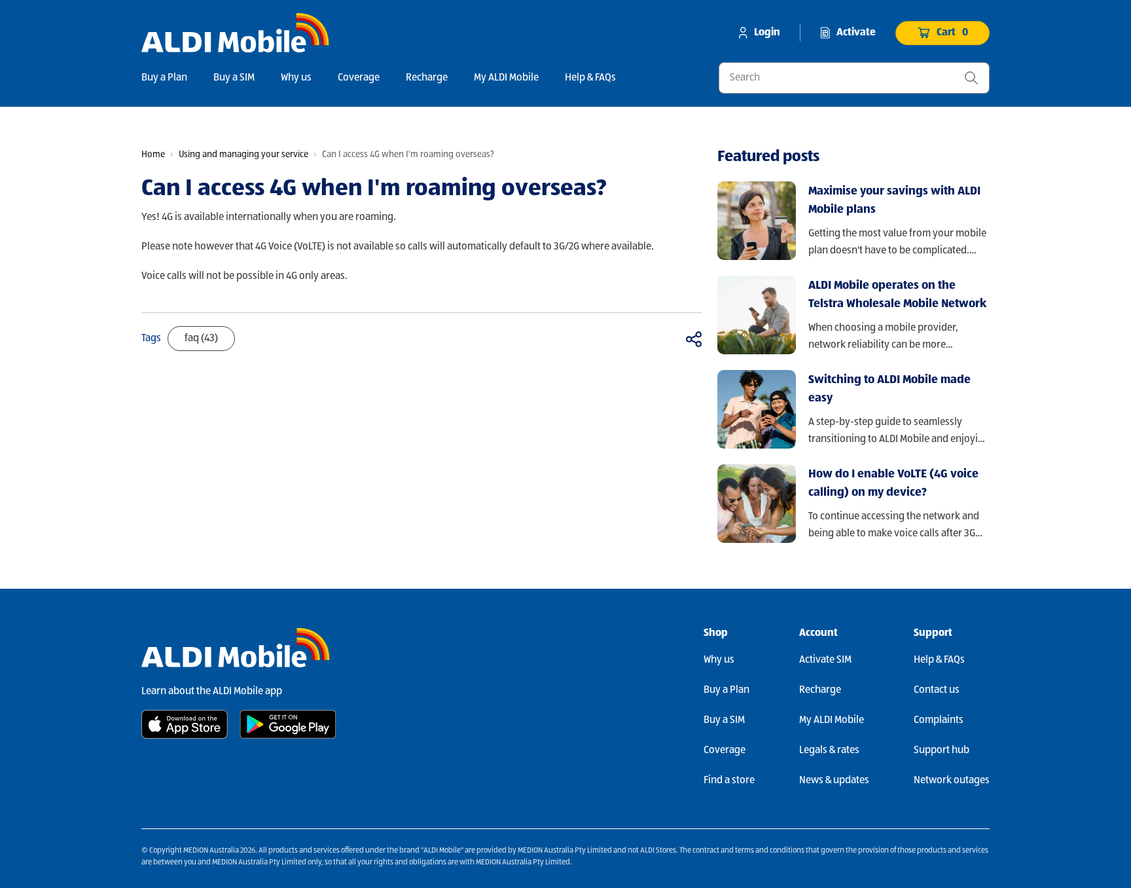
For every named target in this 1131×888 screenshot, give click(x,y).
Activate (856, 33)
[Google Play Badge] (288, 724)
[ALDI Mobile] (235, 33)
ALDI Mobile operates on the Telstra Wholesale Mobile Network (897, 295)
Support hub (941, 750)
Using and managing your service (243, 154)
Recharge (427, 78)
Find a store (729, 780)
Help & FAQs (590, 78)
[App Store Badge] (184, 724)
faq (201, 338)
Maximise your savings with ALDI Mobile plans (894, 200)
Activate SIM (825, 660)
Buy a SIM (234, 78)
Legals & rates (829, 750)
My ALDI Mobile (506, 78)
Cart (952, 33)
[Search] (971, 78)
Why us (296, 78)
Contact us (937, 690)
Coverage (359, 78)
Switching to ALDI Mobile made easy (889, 389)
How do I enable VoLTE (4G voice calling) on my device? (893, 483)
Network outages (952, 780)
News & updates (834, 780)
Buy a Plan (164, 78)
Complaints (938, 720)
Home (153, 154)
